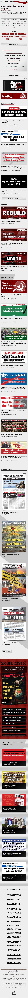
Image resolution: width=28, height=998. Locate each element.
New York (16, 36)
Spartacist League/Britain (14, 58)
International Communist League (13, 7)
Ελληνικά (21, 19)
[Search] (25, 16)
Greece (15, 66)
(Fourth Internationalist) (6, 10)
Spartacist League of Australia (14, 53)
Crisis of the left (22, 33)
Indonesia (10, 23)
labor (12, 33)
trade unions (23, 36)
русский (12, 25)
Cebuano (12, 19)
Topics (3, 12)
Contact (12, 1)
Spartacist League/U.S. (14, 60)
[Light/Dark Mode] (26, 1)
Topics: (14, 31)
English (25, 19)
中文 (14, 27)
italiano (14, 23)
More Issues (6, 651)
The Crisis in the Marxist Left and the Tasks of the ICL (14, 713)
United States (16, 979)
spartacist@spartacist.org (16, 972)
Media (20, 12)
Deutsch (16, 19)
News (7, 12)
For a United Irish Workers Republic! (12, 720)
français (17, 21)
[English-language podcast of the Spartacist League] (14, 85)
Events (11, 12)
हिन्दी (25, 21)
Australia (3, 978)
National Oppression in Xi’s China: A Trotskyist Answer (12, 731)
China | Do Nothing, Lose (9, 727)
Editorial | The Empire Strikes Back (12, 709)
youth (11, 36)
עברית (22, 21)
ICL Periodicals (14, 198)
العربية (2, 19)
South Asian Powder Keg (9, 724)
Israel (20, 39)
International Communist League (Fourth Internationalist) (14, 969)
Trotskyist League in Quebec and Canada (14, 55)
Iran (16, 33)
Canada (7, 978)
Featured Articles (8, 104)
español (3, 21)
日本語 (18, 23)
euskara (8, 21)
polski (3, 25)
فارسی (13, 21)
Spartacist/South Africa (14, 63)
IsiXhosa (24, 25)
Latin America (5, 36)
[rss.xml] (26, 78)
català (8, 19)
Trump (7, 39)
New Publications (14, 44)
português (7, 25)
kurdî (25, 23)
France (10, 66)
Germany (5, 66)
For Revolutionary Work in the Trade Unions (14, 735)
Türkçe (20, 25)
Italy (19, 66)
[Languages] (24, 1)
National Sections (8, 50)
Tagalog (16, 25)
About (7, 1)
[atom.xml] (24, 78)
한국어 (22, 23)
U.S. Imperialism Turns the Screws (12, 717)
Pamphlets (9, 13)
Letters (24, 12)
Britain (19, 978)
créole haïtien (4, 23)
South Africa (21, 979)
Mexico (23, 66)
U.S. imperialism (5, 33)
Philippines (14, 69)
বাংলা (5, 19)
